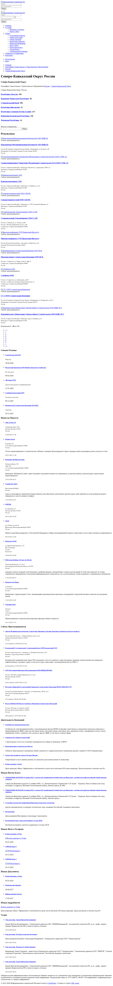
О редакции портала (17, 35)
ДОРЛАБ (8, 504)
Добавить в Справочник (14, 53)
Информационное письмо (13, 894)
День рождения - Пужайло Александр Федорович (21, 934)
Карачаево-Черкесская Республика (15, 99)
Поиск (4, 8)
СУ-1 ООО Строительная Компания (15, 296)
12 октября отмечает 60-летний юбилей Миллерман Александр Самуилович (29, 803)
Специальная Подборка (18, 51)
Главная (8, 26)
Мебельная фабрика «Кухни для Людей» (18, 560)
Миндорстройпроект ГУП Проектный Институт (20, 238)
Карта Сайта (14, 31)
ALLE (7, 521)
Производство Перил (12, 582)
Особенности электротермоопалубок (17, 725)
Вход (7, 61)
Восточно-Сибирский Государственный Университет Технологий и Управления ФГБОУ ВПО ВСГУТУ (38, 687)
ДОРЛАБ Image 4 (11, 846)
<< (6, 330)
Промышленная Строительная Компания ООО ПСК (22, 257)
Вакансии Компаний (17, 43)
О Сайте (8, 27)
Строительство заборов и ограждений (17, 737)
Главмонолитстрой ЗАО (13, 355)
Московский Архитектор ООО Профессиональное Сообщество (25, 367)
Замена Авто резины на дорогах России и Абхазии (21, 755)
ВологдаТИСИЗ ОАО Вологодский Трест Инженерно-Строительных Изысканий (31, 703)
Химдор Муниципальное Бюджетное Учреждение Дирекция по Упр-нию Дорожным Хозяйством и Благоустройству (42, 631)
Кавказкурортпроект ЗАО (11, 181)
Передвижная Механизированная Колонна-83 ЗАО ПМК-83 (24, 145)
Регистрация (10, 59)
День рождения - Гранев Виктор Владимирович (20, 920)
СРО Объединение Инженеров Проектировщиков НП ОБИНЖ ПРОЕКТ (28, 670)
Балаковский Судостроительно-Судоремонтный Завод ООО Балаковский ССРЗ (31, 648)
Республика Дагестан (9, 94)
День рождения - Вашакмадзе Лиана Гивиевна (20, 947)
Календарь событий (17, 41)
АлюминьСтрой (10, 604)
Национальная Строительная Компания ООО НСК (21, 405)
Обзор (7, 33)
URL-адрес (75, 983)
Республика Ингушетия (10, 107)
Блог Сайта (14, 45)
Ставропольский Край (10, 103)
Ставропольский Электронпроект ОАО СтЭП (19, 218)
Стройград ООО (7, 275)
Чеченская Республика (10, 120)
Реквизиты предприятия (13, 885)
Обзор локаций (15, 39)
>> (6, 346)
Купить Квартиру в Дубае (13, 876)
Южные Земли (10, 439)
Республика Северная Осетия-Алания (16, 112)
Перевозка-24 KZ (11, 541)
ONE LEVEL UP (10, 422)
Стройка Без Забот (11, 484)
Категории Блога (16, 47)
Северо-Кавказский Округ (61, 86)
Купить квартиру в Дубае (13, 764)
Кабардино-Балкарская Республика (15, 116)
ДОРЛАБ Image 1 (11, 859)
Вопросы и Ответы (17, 29)
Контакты (9, 55)
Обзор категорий (16, 37)
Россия (46, 86)
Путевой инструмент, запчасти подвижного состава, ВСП (23, 820)
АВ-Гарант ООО (10, 380)
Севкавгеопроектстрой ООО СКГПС (16, 200)
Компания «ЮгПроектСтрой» (15, 459)
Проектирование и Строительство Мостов (19, 746)
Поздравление (9, 811)
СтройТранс (51, 983)
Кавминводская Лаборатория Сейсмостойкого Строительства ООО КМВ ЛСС (32, 314)
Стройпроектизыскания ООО (14, 393)
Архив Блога (14, 49)
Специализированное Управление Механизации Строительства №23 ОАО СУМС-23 (34, 163)
